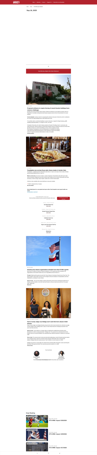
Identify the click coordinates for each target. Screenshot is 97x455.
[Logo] (16, 2)
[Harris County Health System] (48, 66)
